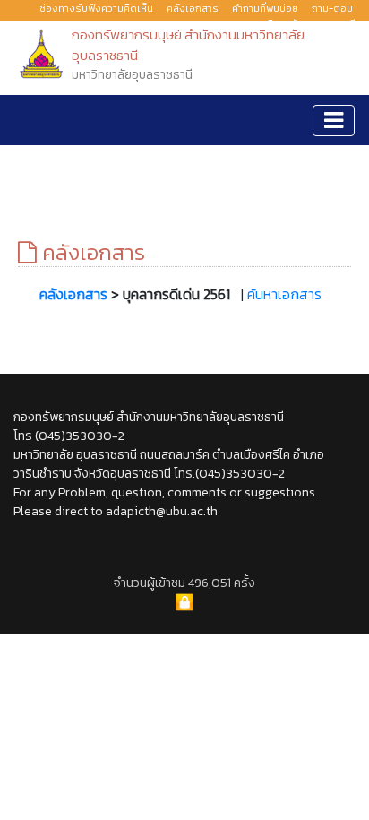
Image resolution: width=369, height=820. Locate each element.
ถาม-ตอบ (332, 8)
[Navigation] (334, 120)
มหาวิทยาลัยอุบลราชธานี (304, 23)
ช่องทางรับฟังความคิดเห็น (96, 8)
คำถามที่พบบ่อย (265, 8)
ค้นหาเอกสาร (284, 294)
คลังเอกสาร (193, 8)
